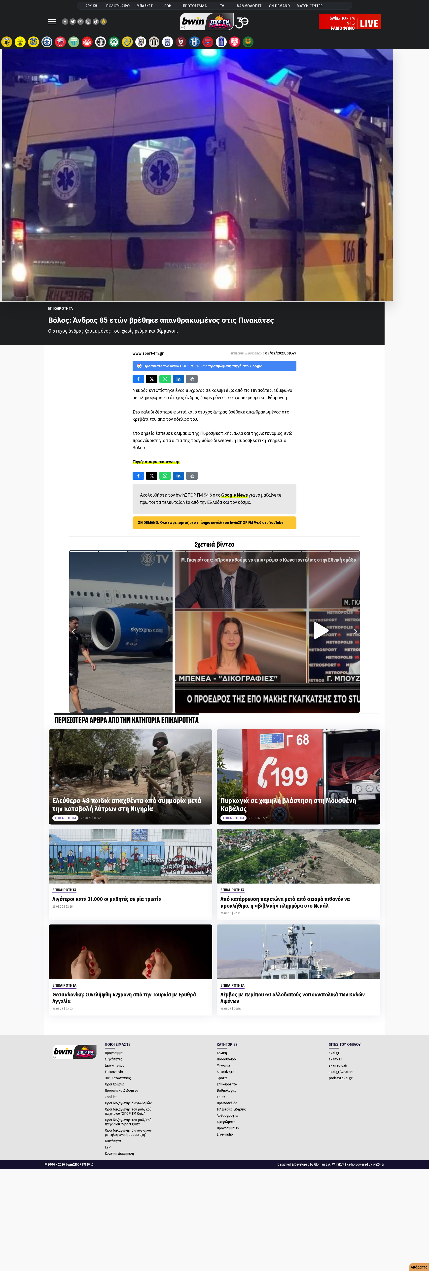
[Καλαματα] (154, 41)
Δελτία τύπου (114, 1065)
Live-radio (225, 1134)
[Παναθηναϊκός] (113, 41)
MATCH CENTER (309, 5)
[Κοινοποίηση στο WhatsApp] (165, 379)
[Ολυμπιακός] (87, 41)
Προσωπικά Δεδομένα (121, 1090)
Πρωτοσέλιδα (227, 1103)
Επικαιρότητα (227, 1084)
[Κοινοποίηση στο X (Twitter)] (151, 379)
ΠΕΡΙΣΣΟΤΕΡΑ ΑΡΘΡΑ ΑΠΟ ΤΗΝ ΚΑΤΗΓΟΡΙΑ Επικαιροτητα (126, 721)
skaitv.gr (335, 1059)
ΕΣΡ (108, 1147)
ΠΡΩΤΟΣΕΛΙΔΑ (195, 5)
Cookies (111, 1097)
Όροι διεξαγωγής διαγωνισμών (128, 1103)
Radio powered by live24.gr (366, 1164)
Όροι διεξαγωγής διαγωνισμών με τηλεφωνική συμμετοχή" (128, 1132)
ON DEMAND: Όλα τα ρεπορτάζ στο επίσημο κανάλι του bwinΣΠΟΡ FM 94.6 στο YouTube (211, 522)
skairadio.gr (338, 1065)
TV (222, 5)
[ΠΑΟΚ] (140, 41)
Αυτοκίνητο (225, 1072)
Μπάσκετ (223, 1065)
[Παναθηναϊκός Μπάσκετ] (248, 41)
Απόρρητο (419, 1267)
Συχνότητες (113, 1059)
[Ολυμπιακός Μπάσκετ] (234, 41)
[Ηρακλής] (194, 41)
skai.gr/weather (341, 1072)
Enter (221, 1097)
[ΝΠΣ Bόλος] (60, 41)
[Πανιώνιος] (207, 41)
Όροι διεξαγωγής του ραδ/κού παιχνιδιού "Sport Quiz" (128, 1122)
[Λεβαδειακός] (73, 41)
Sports (222, 1078)
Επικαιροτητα (60, 308)
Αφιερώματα (226, 1122)
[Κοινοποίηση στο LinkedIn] (178, 379)
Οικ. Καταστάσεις (118, 1078)
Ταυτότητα (113, 1141)
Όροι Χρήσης (114, 1084)
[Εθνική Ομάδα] (221, 41)
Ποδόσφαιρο (226, 1059)
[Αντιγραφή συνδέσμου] (192, 379)
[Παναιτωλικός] (127, 41)
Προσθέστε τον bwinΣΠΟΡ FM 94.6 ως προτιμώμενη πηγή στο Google (202, 366)
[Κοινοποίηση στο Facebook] (138, 379)
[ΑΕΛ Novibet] (181, 41)
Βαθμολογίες (226, 1090)
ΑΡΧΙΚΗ (91, 5)
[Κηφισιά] (167, 41)
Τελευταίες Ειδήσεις (231, 1109)
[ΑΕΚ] (6, 41)
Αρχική (222, 1053)
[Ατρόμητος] (46, 41)
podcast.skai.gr (341, 1078)
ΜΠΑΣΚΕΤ (145, 5)
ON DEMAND (279, 5)
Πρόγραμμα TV (228, 1128)
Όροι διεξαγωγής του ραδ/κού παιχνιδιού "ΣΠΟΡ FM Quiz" (128, 1111)
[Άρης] (20, 41)
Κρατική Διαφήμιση (119, 1153)
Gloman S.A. (322, 1164)
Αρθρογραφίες (228, 1115)
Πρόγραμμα (114, 1053)
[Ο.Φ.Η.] (100, 41)
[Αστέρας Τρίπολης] (33, 41)
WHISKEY (338, 1164)
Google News (234, 495)
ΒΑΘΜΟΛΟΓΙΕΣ (249, 5)
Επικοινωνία (114, 1072)
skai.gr (334, 1053)
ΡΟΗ (168, 5)
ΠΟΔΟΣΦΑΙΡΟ (118, 5)
